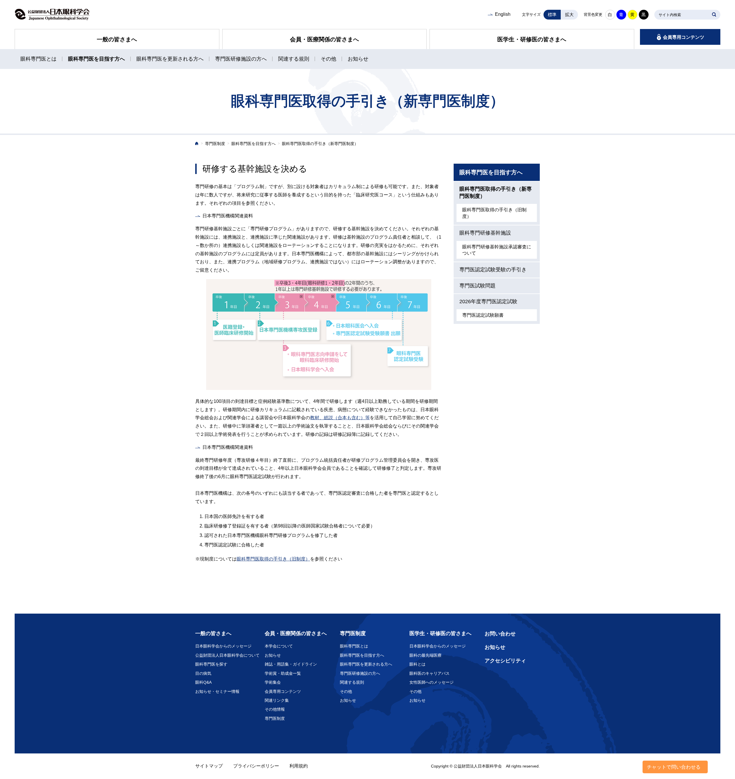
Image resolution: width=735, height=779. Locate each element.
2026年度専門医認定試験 (488, 301)
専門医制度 (215, 144)
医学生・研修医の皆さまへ (531, 39)
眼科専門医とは (38, 59)
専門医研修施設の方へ (241, 59)
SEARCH (714, 15)
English (502, 14)
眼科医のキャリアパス (429, 673)
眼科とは (417, 664)
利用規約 (298, 765)
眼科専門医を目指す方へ (96, 59)
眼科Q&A (203, 682)
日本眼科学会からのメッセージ (223, 646)
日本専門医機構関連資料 (227, 215)
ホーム (197, 144)
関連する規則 (293, 59)
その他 (328, 59)
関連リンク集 (277, 700)
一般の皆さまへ (117, 39)
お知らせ (358, 59)
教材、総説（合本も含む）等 (340, 417)
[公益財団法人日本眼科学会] (52, 14)
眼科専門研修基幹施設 (485, 233)
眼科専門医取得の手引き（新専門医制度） (495, 192)
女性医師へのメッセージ (431, 682)
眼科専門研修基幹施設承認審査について (496, 250)
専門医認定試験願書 (483, 315)
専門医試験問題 (477, 286)
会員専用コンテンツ (683, 37)
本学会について (279, 646)
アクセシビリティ (505, 661)
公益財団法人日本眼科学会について (227, 655)
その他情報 (275, 709)
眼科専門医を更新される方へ (170, 59)
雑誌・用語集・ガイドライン (291, 664)
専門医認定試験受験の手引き (493, 269)
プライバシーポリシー (256, 765)
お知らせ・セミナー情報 (217, 691)
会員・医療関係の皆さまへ (324, 39)
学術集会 (273, 682)
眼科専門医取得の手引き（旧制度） (273, 558)
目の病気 (203, 673)
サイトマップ (209, 765)
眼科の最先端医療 (425, 655)
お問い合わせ (500, 634)
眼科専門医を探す (211, 664)
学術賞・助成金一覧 (283, 673)
